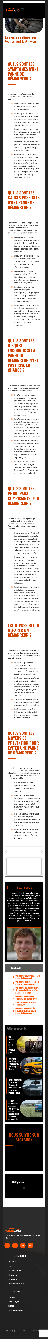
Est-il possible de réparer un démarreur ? (25, 1003)
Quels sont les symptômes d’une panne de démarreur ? (27, 977)
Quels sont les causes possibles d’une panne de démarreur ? (27, 983)
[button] (22, 8)
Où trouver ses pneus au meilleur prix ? (11, 1044)
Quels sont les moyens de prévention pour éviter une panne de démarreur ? (25, 1010)
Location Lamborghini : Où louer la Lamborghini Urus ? (13, 1064)
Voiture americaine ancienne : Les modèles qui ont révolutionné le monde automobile (13, 1110)
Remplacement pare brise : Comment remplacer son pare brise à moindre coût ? (15, 1086)
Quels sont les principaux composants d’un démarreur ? (26, 997)
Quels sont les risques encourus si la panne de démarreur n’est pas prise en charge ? (27, 990)
